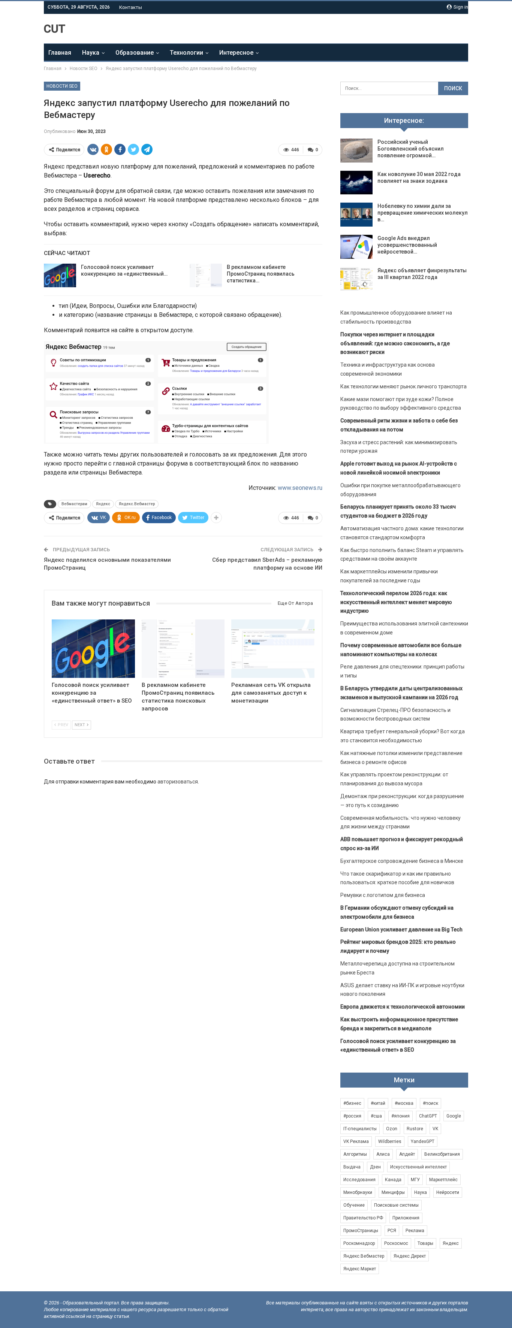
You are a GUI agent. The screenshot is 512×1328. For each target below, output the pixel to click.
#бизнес (352, 1103)
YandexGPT (422, 1141)
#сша (376, 1116)
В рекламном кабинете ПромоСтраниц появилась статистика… (261, 274)
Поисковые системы (396, 1205)
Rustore (415, 1128)
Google (453, 1116)
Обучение (354, 1205)
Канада (393, 1179)
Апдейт (407, 1154)
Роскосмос (396, 1243)
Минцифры (393, 1192)
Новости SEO (62, 86)
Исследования (359, 1179)
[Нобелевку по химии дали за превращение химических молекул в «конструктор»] (356, 215)
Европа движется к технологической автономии (402, 1007)
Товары (425, 1243)
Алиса (383, 1154)
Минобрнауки (357, 1192)
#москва (404, 1103)
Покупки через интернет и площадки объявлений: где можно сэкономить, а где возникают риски (395, 343)
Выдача (352, 1167)
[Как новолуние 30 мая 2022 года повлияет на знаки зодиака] (356, 183)
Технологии (186, 52)
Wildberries (389, 1141)
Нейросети (447, 1192)
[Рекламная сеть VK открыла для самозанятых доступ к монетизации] (272, 648)
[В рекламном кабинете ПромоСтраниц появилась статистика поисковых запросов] (206, 276)
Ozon (391, 1128)
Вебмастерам (74, 504)
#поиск (430, 1103)
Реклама (415, 1230)
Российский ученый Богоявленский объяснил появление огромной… (410, 148)
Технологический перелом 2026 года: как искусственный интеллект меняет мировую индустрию (396, 602)
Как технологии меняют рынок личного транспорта (403, 386)
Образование (134, 52)
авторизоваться (177, 782)
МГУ (415, 1179)
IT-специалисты (360, 1128)
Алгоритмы (355, 1154)
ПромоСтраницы (360, 1230)
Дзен (375, 1167)
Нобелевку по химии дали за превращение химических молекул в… (422, 212)
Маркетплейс (443, 1179)
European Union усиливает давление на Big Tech (401, 930)
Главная (59, 52)
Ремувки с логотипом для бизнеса (382, 895)
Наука (90, 52)
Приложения (405, 1218)
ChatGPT (428, 1116)
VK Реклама (356, 1141)
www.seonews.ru (300, 487)
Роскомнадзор (359, 1243)
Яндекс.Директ (410, 1256)
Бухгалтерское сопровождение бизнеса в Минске (401, 861)
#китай (378, 1103)
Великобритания (442, 1154)
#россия (352, 1116)
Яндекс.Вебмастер (137, 504)
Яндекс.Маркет (359, 1268)
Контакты (130, 7)
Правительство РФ (363, 1218)
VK (435, 1128)
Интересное (236, 52)
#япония (400, 1116)
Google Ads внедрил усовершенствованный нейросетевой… (407, 245)
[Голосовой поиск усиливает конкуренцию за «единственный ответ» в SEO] (60, 276)
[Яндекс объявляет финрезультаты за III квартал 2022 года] (356, 279)
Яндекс (103, 504)
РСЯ (392, 1230)
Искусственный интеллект (418, 1167)
